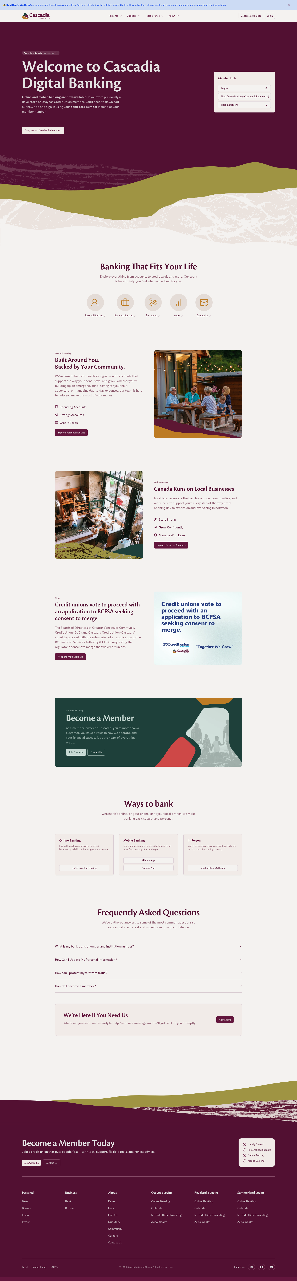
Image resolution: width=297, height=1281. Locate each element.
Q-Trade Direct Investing (166, 1215)
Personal (113, 15)
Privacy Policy (39, 1266)
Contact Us (96, 752)
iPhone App (148, 860)
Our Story (114, 1222)
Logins (224, 88)
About (172, 15)
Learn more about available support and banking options (196, 5)
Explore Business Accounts (171, 545)
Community (115, 1228)
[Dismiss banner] (289, 5)
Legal (25, 1266)
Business (131, 15)
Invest (26, 1222)
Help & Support (229, 104)
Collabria (156, 1208)
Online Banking (160, 1201)
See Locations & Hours (213, 867)
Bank (25, 1201)
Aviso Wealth (159, 1222)
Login (270, 15)
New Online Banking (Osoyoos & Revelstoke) (245, 96)
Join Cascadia (76, 752)
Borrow (26, 1208)
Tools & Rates (152, 15)
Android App (148, 867)
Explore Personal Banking (71, 432)
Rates (111, 1201)
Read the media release (70, 656)
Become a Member (251, 15)
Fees (111, 1208)
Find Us (112, 1215)
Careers (113, 1235)
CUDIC (54, 1266)
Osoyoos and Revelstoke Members (43, 130)
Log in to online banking (84, 867)
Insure (26, 1215)
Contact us (49, 52)
